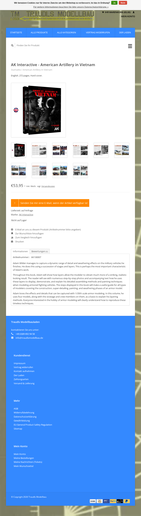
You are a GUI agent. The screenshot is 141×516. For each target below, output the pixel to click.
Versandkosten (48, 186)
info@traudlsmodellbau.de (29, 337)
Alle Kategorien (66, 32)
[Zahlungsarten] (93, 500)
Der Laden (125, 32)
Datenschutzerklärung (25, 416)
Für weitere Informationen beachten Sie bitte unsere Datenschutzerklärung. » (71, 7)
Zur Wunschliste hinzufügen (29, 233)
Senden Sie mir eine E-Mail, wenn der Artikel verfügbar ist (54, 203)
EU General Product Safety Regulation (33, 424)
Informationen (20, 251)
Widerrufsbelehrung (24, 412)
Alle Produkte (39, 32)
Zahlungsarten (21, 379)
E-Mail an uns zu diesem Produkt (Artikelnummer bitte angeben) (48, 229)
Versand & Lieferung (24, 383)
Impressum (19, 363)
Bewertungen (39, 251)
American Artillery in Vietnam (37, 69)
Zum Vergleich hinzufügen (28, 237)
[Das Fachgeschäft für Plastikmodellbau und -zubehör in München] (52, 14)
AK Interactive (26, 214)
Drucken (19, 241)
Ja (114, 3)
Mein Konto (20, 454)
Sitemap (18, 428)
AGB (16, 408)
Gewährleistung (22, 420)
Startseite (16, 32)
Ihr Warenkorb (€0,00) (117, 12)
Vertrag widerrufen (98, 32)
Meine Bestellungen (24, 458)
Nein (123, 3)
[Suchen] (12, 45)
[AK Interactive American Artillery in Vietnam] (38, 110)
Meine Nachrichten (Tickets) (28, 461)
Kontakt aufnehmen (24, 371)
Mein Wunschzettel (23, 466)
